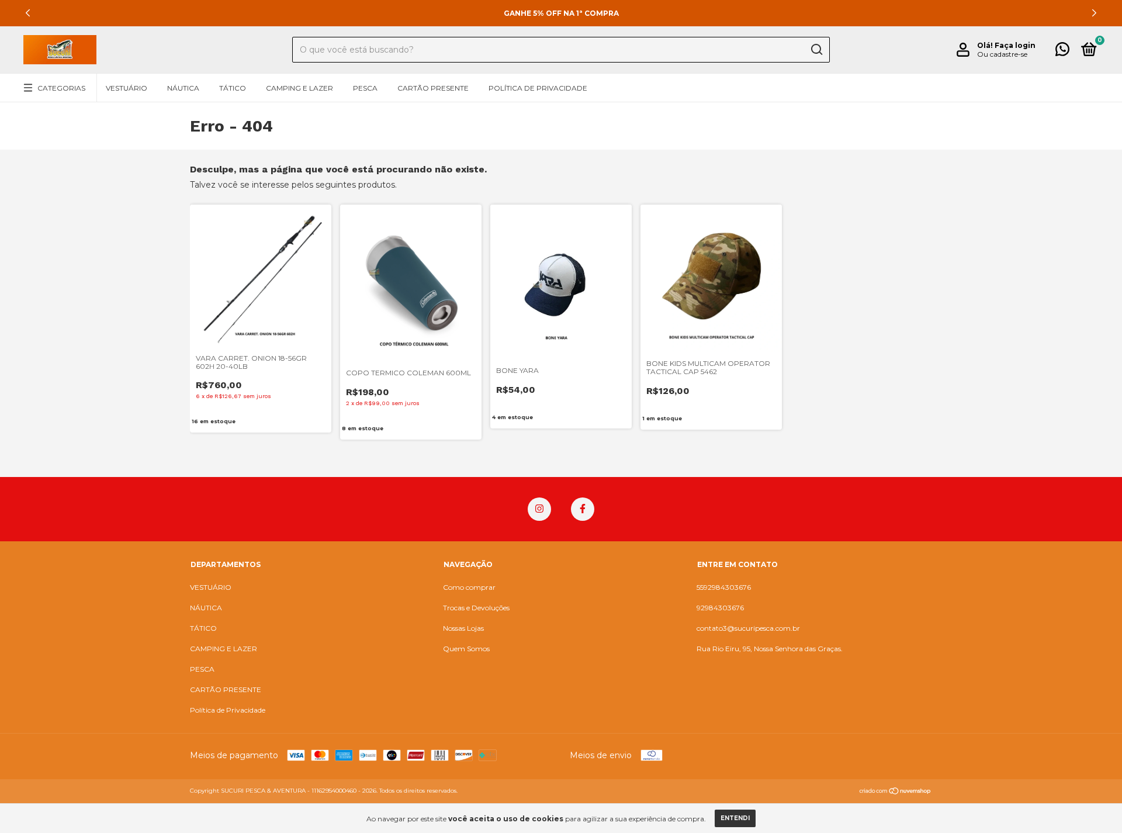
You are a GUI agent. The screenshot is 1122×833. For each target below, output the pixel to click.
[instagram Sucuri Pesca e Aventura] (539, 509)
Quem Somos (466, 648)
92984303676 (720, 607)
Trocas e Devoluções (476, 607)
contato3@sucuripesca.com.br (748, 628)
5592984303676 (724, 587)
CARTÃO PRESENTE (433, 88)
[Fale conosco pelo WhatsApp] (1062, 52)
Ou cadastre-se (1002, 54)
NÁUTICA (183, 88)
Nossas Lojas (463, 628)
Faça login (1015, 45)
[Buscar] (816, 49)
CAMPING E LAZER (299, 88)
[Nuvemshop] (895, 792)
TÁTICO (232, 88)
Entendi (735, 818)
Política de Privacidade (538, 88)
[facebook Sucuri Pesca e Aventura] (582, 509)
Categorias (61, 88)
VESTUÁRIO (126, 88)
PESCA (365, 88)
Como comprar (469, 587)
